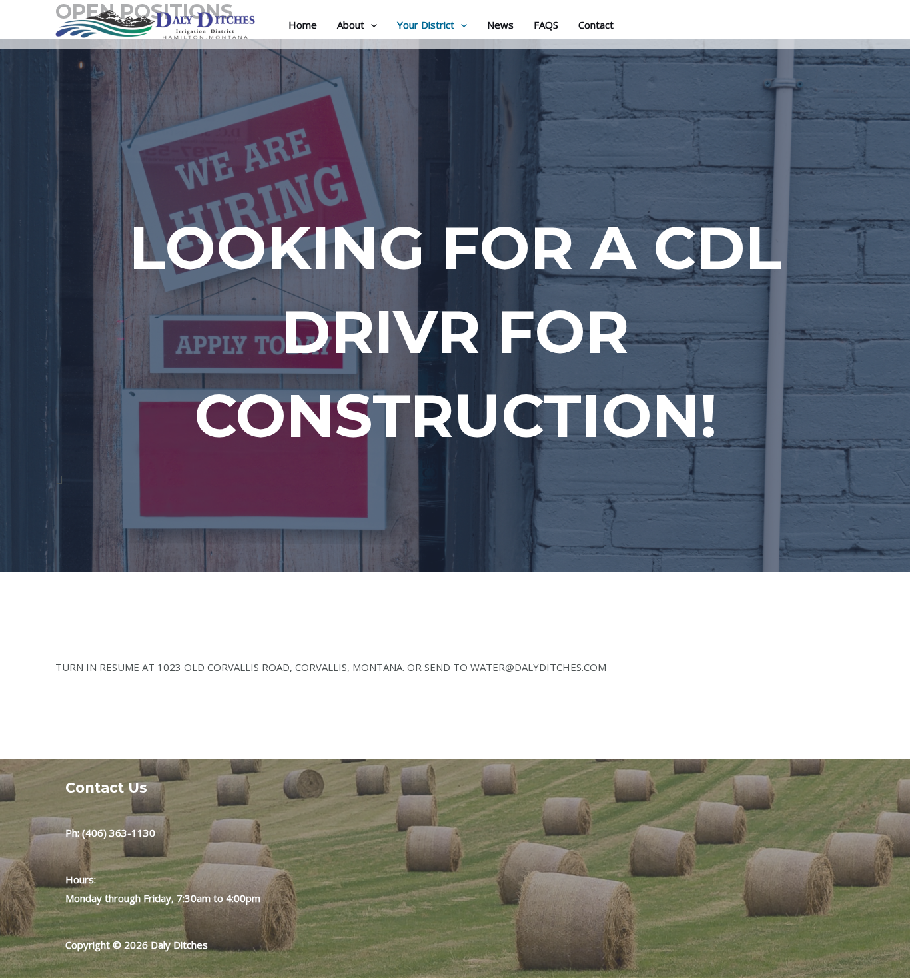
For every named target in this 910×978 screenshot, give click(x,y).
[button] (370, 25)
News (500, 24)
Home (302, 24)
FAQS (546, 24)
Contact (596, 24)
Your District (425, 24)
